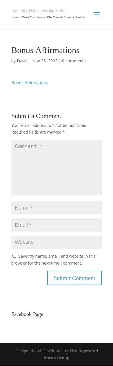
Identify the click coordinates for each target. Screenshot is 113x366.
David (22, 60)
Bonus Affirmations (29, 82)
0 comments (74, 60)
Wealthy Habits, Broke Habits (39, 10)
